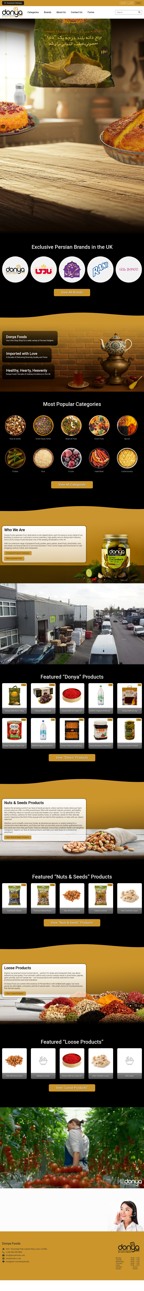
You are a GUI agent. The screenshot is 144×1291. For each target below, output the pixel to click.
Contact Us (76, 12)
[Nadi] (43, 269)
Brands (47, 12)
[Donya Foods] (15, 269)
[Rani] (100, 269)
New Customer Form (14, 558)
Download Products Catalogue (17, 553)
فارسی (131, 3)
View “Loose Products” (15, 993)
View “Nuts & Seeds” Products (17, 837)
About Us (61, 12)
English (138, 3)
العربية (123, 3)
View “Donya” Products (72, 757)
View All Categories (72, 484)
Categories (33, 12)
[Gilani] (72, 269)
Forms (91, 12)
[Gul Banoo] (129, 269)
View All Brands (72, 292)
